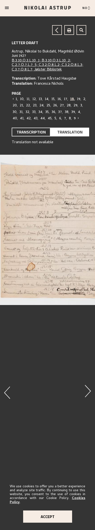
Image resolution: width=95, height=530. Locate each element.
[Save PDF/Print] (69, 30)
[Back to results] (57, 30)
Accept (48, 516)
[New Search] (81, 30)
